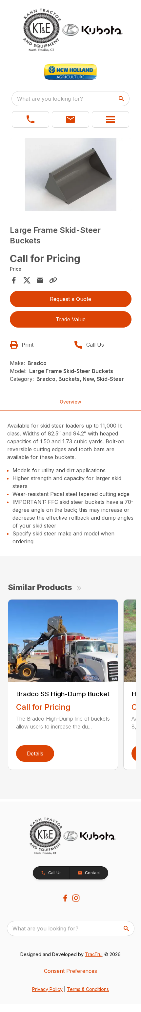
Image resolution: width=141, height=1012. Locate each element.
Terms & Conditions (88, 989)
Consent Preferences (70, 971)
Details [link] (35, 753)
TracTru (93, 954)
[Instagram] (76, 898)
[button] (30, 119)
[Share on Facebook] (14, 280)
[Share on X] (27, 280)
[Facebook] (65, 898)
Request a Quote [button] (70, 299)
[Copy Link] (53, 280)
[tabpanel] (70, 175)
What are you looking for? (50, 98)
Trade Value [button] (71, 319)
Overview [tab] (70, 402)
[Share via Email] (40, 280)
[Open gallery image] (70, 174)
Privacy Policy (47, 989)
